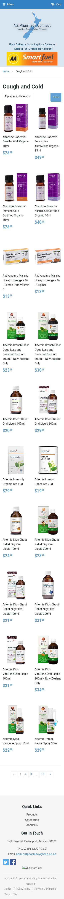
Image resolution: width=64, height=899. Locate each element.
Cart (58, 4)
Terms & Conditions (45, 888)
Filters (56, 97)
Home (6, 71)
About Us (32, 825)
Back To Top (11, 894)
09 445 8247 (36, 849)
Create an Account (40, 48)
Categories (32, 820)
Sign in (18, 48)
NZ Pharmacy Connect (35, 878)
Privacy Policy (22, 888)
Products (32, 814)
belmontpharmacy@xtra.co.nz (36, 854)
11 (42, 774)
